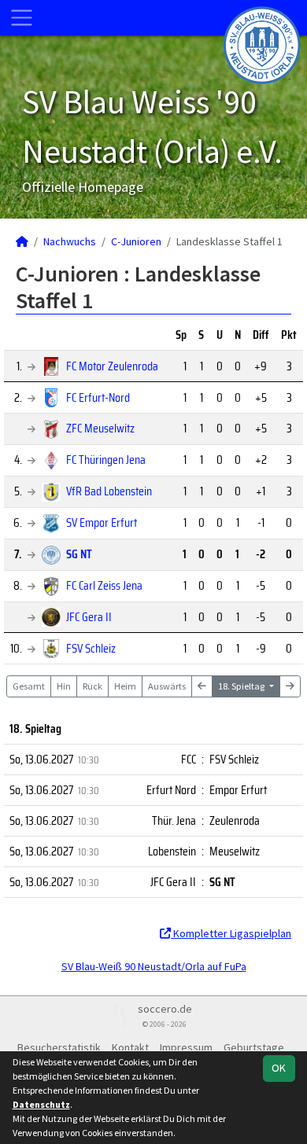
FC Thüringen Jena (106, 459)
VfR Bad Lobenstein (109, 491)
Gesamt (29, 686)
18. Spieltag (242, 686)
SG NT (79, 554)
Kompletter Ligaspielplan (231, 933)
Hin (64, 686)
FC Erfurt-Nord (98, 397)
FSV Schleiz (91, 648)
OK (279, 1068)
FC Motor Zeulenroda (112, 366)
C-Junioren (136, 241)
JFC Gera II (89, 617)
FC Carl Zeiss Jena (104, 585)
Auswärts (167, 686)
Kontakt (130, 1047)
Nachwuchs (69, 241)
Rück (92, 686)
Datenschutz (41, 1104)
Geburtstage (254, 1047)
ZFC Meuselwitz (100, 428)
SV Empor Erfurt (101, 522)
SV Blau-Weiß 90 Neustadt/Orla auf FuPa (153, 966)
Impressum (186, 1047)
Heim (125, 686)
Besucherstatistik (59, 1047)
